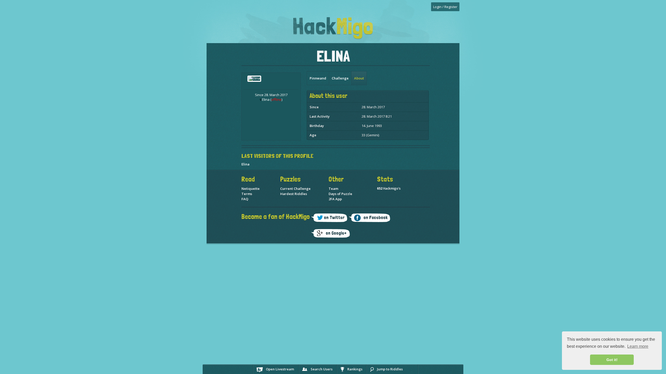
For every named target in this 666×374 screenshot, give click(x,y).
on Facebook (375, 217)
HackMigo (333, 28)
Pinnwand (318, 78)
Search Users (321, 369)
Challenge (340, 78)
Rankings (354, 369)
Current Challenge (295, 188)
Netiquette (250, 188)
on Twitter (334, 217)
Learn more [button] (637, 346)
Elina (245, 164)
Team (333, 188)
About (359, 78)
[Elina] (254, 78)
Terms (246, 193)
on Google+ (336, 233)
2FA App (335, 199)
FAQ (244, 199)
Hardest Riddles (293, 193)
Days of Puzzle (340, 193)
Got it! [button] (612, 360)
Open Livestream (280, 369)
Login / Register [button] (445, 6)
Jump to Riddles (390, 369)
